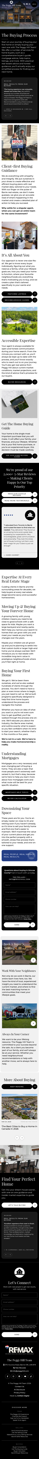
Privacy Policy (27, 919)
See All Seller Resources (19, 1437)
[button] (34, 4)
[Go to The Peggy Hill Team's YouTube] (25, 1376)
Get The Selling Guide (19, 1433)
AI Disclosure (19, 1390)
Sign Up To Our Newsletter (19, 1418)
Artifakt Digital (23, 1396)
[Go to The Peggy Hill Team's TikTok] (30, 1376)
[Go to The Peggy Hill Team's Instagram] (13, 1376)
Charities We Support (19, 1416)
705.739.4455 (19, 877)
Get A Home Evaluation (19, 1431)
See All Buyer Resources (19, 1453)
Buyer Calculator (19, 1451)
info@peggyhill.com (19, 879)
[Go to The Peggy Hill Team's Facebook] (7, 1376)
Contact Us (19, 1386)
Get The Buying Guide (19, 1449)
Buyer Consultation (19, 1447)
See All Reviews (26, 1250)
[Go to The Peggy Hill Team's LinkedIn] (19, 1376)
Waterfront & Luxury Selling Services (19, 1435)
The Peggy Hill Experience (19, 1414)
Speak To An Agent (19, 1420)
